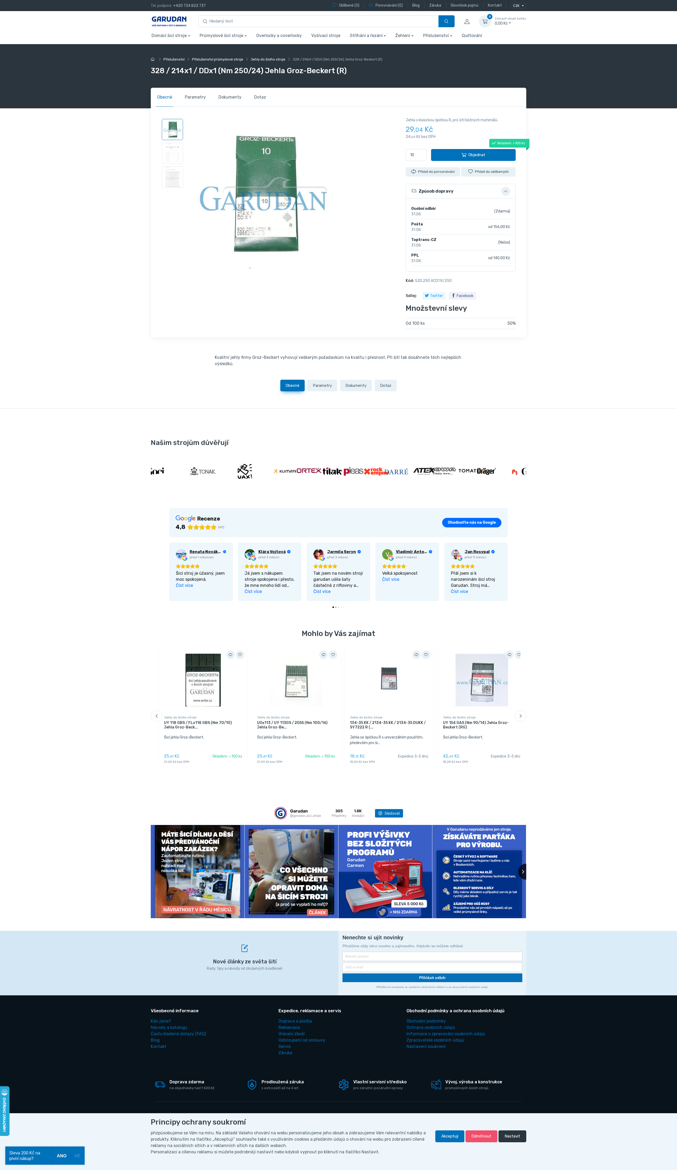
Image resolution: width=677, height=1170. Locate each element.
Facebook (465, 296)
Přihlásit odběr (432, 978)
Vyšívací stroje (325, 35)
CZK (516, 6)
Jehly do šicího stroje (180, 717)
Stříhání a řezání (366, 35)
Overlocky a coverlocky (279, 35)
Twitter (436, 296)
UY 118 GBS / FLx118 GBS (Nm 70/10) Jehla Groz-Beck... (198, 725)
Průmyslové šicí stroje (221, 35)
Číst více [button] (184, 585)
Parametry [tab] (195, 97)
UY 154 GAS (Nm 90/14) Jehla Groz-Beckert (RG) (476, 725)
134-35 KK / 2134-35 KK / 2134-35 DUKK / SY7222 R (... (388, 725)
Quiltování (472, 35)
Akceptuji (449, 1136)
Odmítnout (481, 1136)
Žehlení (402, 35)
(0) (349, 5)
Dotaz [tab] (260, 97)
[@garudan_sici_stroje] (280, 813)
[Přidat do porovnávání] (230, 655)
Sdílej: (411, 296)
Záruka (285, 1052)
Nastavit (512, 1136)
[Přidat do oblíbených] (240, 655)
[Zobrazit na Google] (181, 554)
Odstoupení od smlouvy (301, 1040)
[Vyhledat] (446, 21)
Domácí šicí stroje (169, 35)
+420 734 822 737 (189, 5)
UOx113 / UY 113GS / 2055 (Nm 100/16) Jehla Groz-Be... (292, 725)
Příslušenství (436, 35)
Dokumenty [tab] (229, 97)
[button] (460, 191)
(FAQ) (178, 1033)
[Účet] (467, 21)
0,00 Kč (510, 21)
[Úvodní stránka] (153, 59)
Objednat (476, 154)
